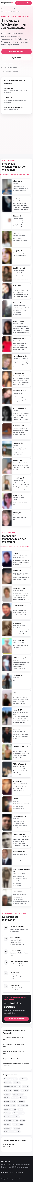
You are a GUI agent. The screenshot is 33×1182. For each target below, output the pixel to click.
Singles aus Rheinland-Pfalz (11, 1058)
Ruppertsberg (7, 1090)
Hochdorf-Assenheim (9, 1101)
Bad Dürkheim (23, 1079)
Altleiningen (7, 1124)
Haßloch (22, 1120)
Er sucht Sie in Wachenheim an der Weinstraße (13, 1053)
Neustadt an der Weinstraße (11, 1116)
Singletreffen (7, 3)
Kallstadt (16, 1090)
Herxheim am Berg (23, 1105)
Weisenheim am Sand (18, 1113)
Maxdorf (20, 1109)
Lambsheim (16, 1128)
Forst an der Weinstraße (10, 1079)
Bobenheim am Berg (9, 1105)
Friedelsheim (7, 1082)
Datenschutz (19, 1172)
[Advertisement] (16, 131)
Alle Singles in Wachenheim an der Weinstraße (13, 1039)
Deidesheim (17, 1082)
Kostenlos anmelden (23, 3)
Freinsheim (15, 1098)
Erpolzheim (7, 1094)
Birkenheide (23, 1098)
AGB (11, 1172)
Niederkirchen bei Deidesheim (12, 1086)
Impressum (4, 1172)
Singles (3, 9)
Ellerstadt (6, 1098)
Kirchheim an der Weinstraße (12, 1132)
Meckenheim (24, 1090)
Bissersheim (7, 1128)
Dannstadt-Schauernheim (11, 1120)
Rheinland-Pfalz (12, 9)
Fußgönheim (21, 1101)
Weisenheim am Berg (10, 1109)
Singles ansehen (16, 58)
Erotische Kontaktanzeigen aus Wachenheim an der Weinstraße (16, 1065)
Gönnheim (25, 1086)
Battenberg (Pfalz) (18, 1124)
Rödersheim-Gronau (18, 1094)
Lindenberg (7, 1113)
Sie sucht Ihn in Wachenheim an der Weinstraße (13, 1046)
